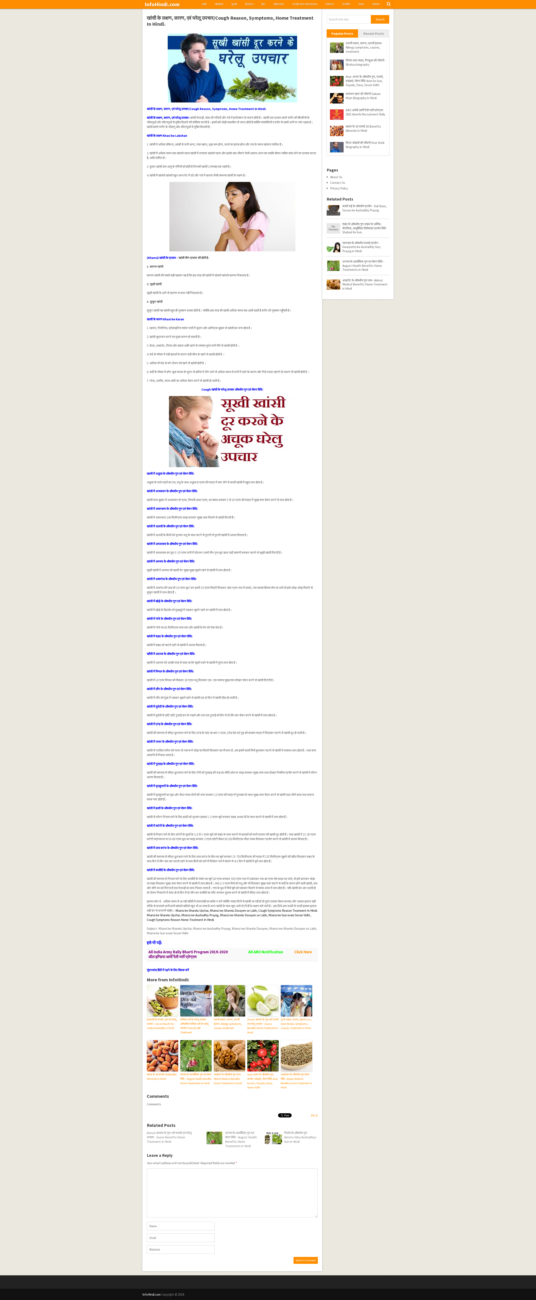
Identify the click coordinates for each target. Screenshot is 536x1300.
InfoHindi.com (162, 4)
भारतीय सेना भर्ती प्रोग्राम (304, 4)
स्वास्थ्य (375, 4)
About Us (336, 177)
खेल (263, 4)
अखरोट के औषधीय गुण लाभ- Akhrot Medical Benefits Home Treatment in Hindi (228, 1079)
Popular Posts (342, 33)
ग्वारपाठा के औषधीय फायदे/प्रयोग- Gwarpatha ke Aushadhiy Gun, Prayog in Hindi (361, 247)
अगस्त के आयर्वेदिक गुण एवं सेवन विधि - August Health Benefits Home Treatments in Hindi (195, 1079)
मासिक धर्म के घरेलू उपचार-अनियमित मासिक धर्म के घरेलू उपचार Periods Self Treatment (194, 1026)
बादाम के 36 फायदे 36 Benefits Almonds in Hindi (162, 1077)
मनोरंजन (329, 4)
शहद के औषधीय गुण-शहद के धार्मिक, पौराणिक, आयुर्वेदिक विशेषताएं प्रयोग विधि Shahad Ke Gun (364, 228)
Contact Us (337, 183)
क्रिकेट (249, 4)
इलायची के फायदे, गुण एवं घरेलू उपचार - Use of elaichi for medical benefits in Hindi (162, 1024)
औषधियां (219, 4)
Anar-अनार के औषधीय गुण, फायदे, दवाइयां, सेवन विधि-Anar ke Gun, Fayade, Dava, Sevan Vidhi (262, 1081)
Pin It (314, 1115)
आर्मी (204, 4)
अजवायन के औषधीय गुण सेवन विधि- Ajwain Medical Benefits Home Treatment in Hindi (296, 1081)
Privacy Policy (339, 188)
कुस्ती (234, 4)
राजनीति (346, 4)
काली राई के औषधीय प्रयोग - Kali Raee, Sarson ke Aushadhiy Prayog (364, 208)
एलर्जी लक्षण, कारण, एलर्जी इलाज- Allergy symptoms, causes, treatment (228, 1024)
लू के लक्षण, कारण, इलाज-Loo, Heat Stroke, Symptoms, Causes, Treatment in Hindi (296, 1024)
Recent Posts (373, 33)
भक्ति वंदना (278, 4)
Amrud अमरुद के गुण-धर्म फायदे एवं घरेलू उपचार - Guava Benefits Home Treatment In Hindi (263, 1026)
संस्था (361, 4)
